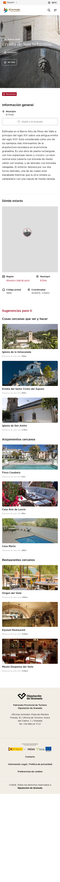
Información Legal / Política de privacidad (30, 764)
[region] (30, 239)
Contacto (30, 757)
